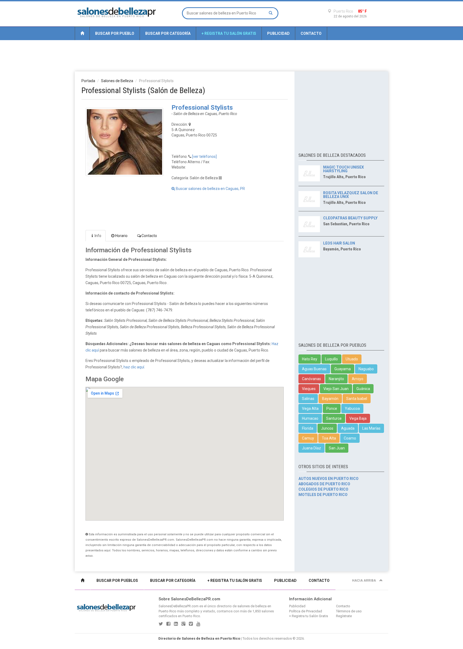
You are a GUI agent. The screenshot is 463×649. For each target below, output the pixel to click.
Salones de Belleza (117, 81)
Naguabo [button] (366, 369)
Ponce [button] (331, 408)
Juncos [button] (327, 428)
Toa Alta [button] (329, 438)
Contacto (311, 33)
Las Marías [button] (371, 428)
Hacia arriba (364, 580)
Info (98, 236)
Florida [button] (307, 428)
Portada (88, 81)
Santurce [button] (334, 418)
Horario (121, 236)
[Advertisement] (231, 55)
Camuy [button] (308, 438)
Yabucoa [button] (352, 408)
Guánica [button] (363, 389)
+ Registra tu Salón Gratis (228, 33)
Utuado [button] (352, 359)
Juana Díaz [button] (311, 448)
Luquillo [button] (331, 359)
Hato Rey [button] (309, 359)
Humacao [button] (310, 418)
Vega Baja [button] (358, 418)
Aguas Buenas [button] (314, 369)
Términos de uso (349, 611)
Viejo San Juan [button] (336, 389)
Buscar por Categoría (168, 33)
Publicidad (278, 33)
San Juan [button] (337, 448)
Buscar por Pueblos (117, 580)
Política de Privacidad (305, 611)
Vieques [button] (309, 389)
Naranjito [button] (336, 379)
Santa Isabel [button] (356, 398)
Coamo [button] (350, 438)
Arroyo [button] (357, 379)
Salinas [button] (308, 398)
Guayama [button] (342, 369)
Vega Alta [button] (310, 408)
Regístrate (344, 616)
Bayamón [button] (330, 398)
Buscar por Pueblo (114, 33)
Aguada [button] (347, 428)
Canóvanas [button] (311, 379)
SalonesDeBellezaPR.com (179, 606)
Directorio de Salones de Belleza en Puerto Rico (199, 638)
